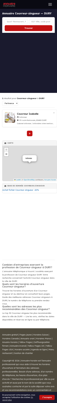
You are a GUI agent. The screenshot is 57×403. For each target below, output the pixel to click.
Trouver (28, 28)
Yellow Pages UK (36, 346)
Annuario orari (27, 338)
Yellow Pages (25, 342)
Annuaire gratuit (10, 334)
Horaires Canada (10, 338)
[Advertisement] (28, 62)
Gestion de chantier (23, 353)
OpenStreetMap (29, 180)
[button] (6, 150)
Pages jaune (25, 334)
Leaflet (18, 180)
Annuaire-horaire (50, 180)
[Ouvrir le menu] (50, 4)
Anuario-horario (10, 342)
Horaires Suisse (40, 334)
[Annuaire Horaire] (8, 4)
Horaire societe (22, 349)
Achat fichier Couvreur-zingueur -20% (20, 190)
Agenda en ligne (39, 349)
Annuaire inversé (18, 346)
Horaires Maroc (43, 338)
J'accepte (47, 397)
